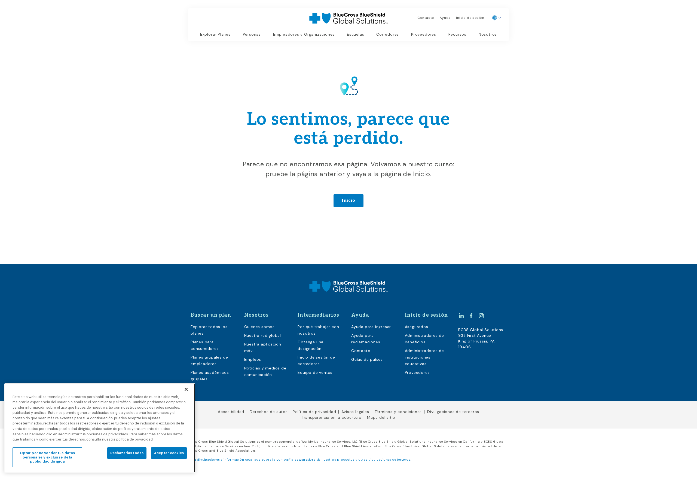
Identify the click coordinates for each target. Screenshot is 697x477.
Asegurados (416, 326)
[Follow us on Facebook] (471, 315)
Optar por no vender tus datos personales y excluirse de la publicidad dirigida (47, 457)
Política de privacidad (314, 411)
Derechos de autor (268, 411)
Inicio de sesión (470, 18)
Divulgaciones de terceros (453, 411)
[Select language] (497, 18)
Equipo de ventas (315, 372)
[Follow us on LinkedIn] (461, 315)
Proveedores (423, 34)
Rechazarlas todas (126, 453)
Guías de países (367, 359)
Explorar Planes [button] (215, 34)
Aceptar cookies (169, 453)
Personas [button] (252, 34)
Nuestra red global (262, 335)
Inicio (348, 200)
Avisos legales (355, 411)
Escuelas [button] (355, 34)
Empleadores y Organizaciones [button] (304, 34)
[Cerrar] (186, 389)
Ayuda (445, 18)
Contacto (425, 18)
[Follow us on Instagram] (481, 315)
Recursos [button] (457, 34)
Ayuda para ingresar (371, 326)
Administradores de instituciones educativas (424, 357)
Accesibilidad (231, 411)
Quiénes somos (259, 326)
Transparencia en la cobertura (332, 417)
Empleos (252, 359)
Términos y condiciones (398, 411)
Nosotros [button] (488, 34)
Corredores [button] (387, 34)
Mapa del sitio (381, 417)
